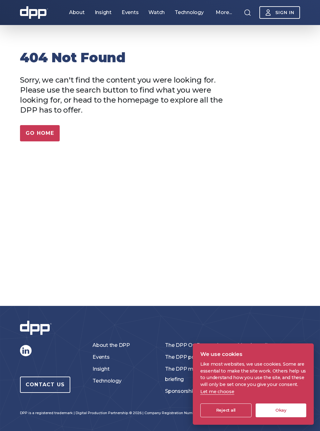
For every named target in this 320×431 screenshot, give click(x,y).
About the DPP (111, 345)
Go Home (40, 133)
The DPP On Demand (191, 345)
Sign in (284, 12)
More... (224, 12)
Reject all (226, 410)
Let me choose (217, 391)
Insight (100, 369)
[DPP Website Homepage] (37, 328)
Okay (281, 410)
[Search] (247, 13)
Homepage (34, 12)
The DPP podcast (187, 357)
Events (101, 357)
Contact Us (45, 385)
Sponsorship (180, 391)
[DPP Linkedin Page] (25, 350)
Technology (107, 381)
